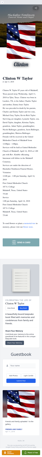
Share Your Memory (14, 343)
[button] (21, 403)
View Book (11, 308)
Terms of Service (27, 447)
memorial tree (29, 223)
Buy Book (23, 308)
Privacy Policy (15, 447)
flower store (28, 226)
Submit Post (21, 381)
